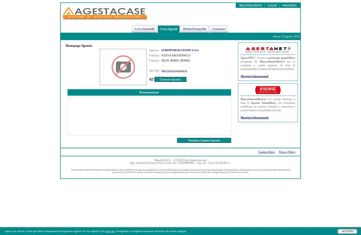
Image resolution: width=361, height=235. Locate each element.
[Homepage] (105, 20)
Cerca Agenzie (169, 29)
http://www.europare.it (174, 70)
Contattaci (218, 29)
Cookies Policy (266, 152)
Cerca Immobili (144, 29)
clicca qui (110, 231)
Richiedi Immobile (194, 29)
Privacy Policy (287, 152)
